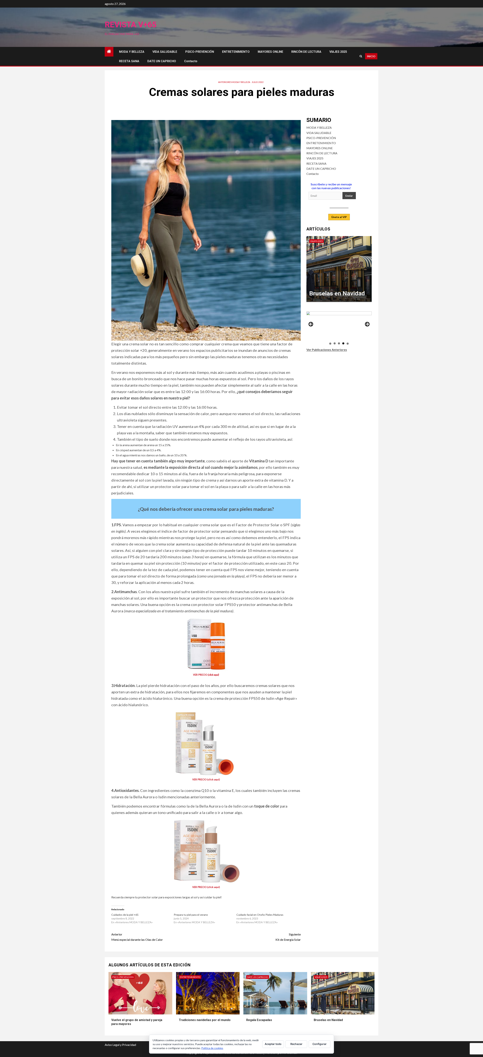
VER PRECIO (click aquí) (206, 779)
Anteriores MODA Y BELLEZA (234, 82)
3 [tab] (339, 343)
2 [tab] (335, 343)
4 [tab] (343, 343)
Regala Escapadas (259, 1020)
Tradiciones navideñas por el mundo (205, 1020)
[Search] (360, 56)
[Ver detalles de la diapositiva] (339, 325)
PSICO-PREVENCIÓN (199, 52)
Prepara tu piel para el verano (191, 914)
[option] (339, 271)
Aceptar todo (273, 1044)
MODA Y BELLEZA (131, 52)
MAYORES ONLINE (270, 52)
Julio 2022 (258, 82)
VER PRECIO (206, 674)
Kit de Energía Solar (288, 936)
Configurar (319, 1044)
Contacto (190, 61)
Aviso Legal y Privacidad (120, 1044)
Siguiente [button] (367, 324)
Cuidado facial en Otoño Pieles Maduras (259, 914)
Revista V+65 (131, 24)
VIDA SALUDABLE (164, 52)
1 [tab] (330, 343)
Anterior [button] (311, 324)
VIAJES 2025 (338, 52)
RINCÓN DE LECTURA (306, 52)
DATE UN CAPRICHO (161, 61)
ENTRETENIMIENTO (236, 52)
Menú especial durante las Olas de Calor (137, 936)
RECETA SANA (129, 61)
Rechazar (296, 1044)
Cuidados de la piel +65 (124, 914)
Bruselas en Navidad (328, 1020)
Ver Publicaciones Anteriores (326, 349)
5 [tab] (348, 343)
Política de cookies (212, 1048)
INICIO (371, 56)
